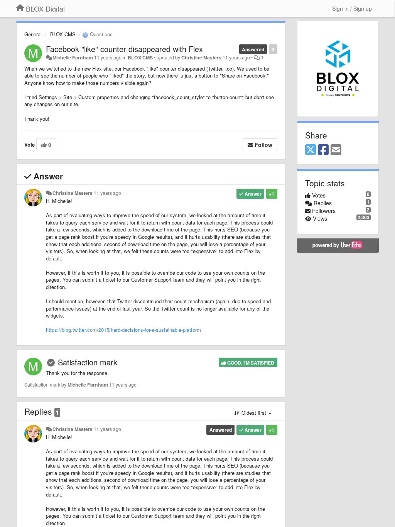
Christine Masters (201, 57)
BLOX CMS (63, 34)
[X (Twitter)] (310, 150)
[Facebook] (323, 150)
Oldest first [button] (254, 412)
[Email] (336, 150)
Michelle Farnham (72, 57)
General (33, 34)
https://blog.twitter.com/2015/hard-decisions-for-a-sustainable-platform (123, 329)
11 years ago (107, 192)
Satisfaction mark (87, 362)
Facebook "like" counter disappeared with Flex (124, 48)
